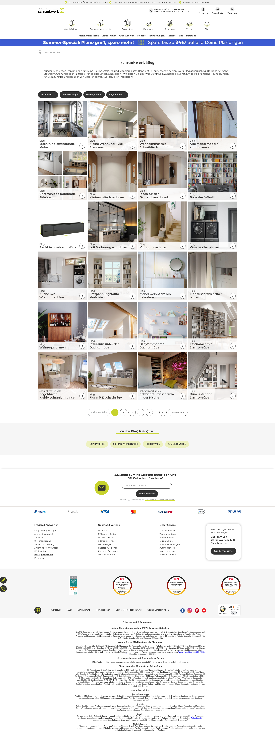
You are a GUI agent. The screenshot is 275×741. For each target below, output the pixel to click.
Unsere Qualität (106, 538)
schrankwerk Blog (107, 555)
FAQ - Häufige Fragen (45, 531)
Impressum (55, 610)
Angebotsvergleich (43, 534)
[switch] (234, 612)
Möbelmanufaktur (107, 534)
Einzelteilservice (168, 555)
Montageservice (168, 551)
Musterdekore (166, 541)
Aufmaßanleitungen (170, 545)
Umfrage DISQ (99, 2)
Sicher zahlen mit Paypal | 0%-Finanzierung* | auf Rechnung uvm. (145, 2)
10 (163, 412)
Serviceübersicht (168, 531)
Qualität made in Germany (195, 2)
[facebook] (182, 610)
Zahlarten (39, 538)
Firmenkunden (167, 538)
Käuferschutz (41, 551)
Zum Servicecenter (223, 551)
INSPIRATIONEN (97, 444)
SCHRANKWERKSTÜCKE (125, 444)
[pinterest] (197, 610)
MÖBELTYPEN (153, 444)
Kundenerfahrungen (108, 551)
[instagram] (189, 610)
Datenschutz (83, 610)
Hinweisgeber (103, 610)
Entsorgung (40, 558)
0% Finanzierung (42, 541)
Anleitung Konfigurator (46, 548)
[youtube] (204, 610)
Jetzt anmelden (147, 494)
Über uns (102, 531)
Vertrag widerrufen (43, 555)
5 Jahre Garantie (106, 541)
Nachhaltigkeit (105, 545)
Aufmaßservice (167, 548)
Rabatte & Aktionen (107, 548)
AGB (69, 610)
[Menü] (239, 606)
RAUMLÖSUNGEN (177, 444)
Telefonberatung (168, 534)
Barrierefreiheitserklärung (128, 610)
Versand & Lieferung (44, 545)
